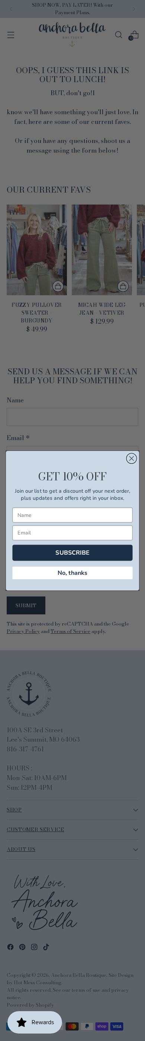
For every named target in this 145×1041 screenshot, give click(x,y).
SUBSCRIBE (72, 552)
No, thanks (72, 572)
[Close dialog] (131, 458)
